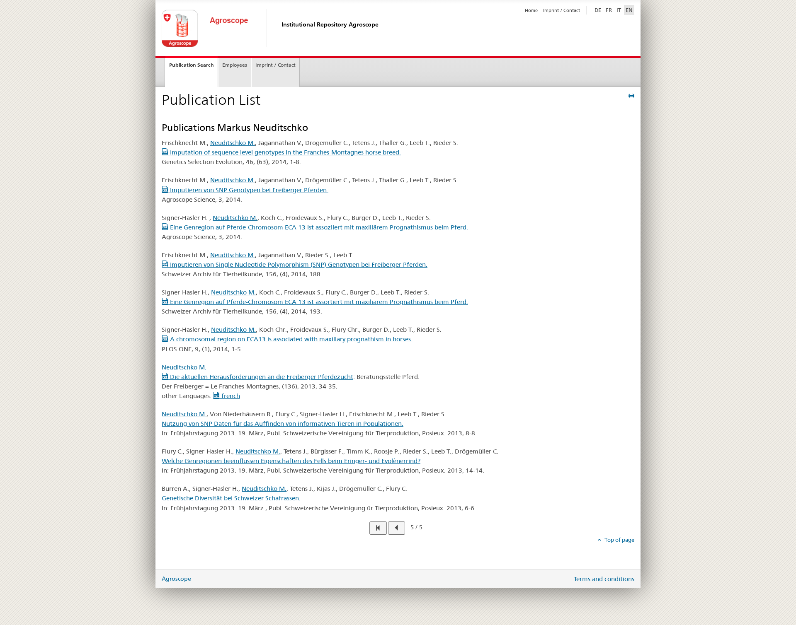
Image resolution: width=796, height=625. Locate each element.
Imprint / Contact (561, 10)
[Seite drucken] (631, 95)
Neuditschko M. (232, 143)
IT (618, 10)
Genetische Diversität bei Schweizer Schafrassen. (231, 498)
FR (609, 10)
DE (599, 9)
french (230, 396)
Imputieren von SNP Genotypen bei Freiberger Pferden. (248, 190)
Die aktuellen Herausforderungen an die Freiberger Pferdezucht (260, 377)
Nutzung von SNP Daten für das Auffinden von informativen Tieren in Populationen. (282, 423)
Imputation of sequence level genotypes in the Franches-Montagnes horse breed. (284, 152)
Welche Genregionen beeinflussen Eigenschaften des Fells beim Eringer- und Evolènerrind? (291, 461)
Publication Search (191, 65)
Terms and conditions (604, 579)
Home (531, 10)
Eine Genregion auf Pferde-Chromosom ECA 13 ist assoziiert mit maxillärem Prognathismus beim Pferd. (318, 227)
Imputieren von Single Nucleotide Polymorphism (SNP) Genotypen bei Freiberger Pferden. (297, 264)
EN (629, 10)
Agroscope (176, 578)
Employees (234, 65)
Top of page (618, 539)
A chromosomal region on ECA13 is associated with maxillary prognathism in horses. (290, 339)
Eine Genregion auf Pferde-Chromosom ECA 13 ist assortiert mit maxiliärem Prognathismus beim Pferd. (318, 302)
